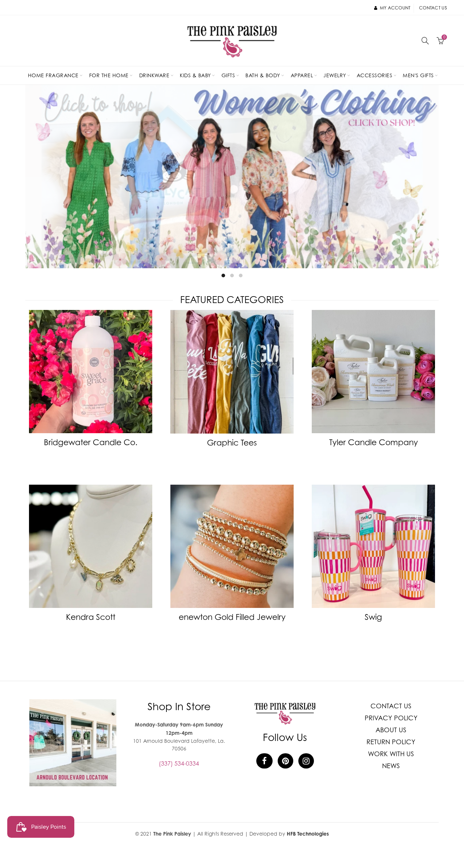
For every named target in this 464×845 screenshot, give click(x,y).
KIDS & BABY (195, 75)
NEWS (391, 766)
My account (395, 8)
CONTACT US (390, 706)
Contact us (433, 8)
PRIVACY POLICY (391, 718)
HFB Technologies (308, 833)
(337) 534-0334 (179, 763)
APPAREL (302, 75)
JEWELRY (334, 75)
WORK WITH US (391, 754)
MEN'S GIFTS (418, 75)
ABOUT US (391, 730)
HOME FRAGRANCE (53, 75)
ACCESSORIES (375, 75)
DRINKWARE (154, 75)
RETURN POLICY (390, 742)
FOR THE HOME (109, 75)
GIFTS (228, 75)
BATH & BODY (262, 75)
